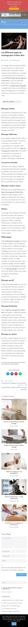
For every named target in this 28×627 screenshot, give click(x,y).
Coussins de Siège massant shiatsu (8, 608)
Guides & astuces (16, 60)
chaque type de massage (18, 85)
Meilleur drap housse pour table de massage (14, 446)
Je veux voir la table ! (14, 8)
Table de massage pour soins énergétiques (14, 472)
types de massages (14, 364)
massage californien (9, 362)
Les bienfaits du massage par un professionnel (14, 523)
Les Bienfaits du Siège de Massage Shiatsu (10, 611)
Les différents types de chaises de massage (10, 614)
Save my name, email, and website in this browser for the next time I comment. (13, 569)
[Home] (1, 24)
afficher (18, 101)
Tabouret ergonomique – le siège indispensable (14, 497)
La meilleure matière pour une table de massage (12, 600)
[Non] (26, 620)
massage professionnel (19, 362)
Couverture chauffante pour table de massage (14, 422)
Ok (14, 623)
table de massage (11, 268)
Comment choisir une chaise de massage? (10, 605)
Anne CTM (6, 60)
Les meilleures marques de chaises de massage (11, 603)
